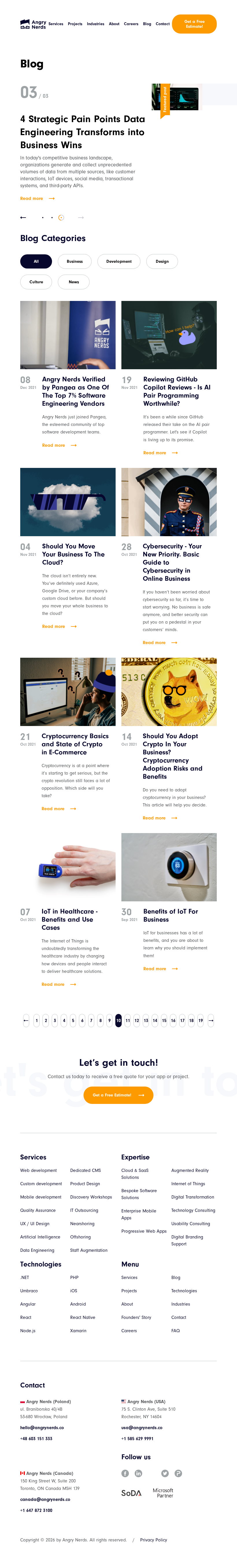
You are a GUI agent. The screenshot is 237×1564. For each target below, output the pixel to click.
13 (146, 1020)
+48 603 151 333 (36, 1438)
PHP (74, 1277)
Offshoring (80, 1237)
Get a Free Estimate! (194, 24)
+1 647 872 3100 (36, 1510)
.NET (24, 1277)
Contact (163, 23)
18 (191, 1020)
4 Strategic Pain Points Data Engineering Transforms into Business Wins (82, 132)
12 (136, 1020)
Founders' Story (136, 1317)
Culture (36, 282)
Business (75, 261)
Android (78, 1304)
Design (162, 261)
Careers (131, 23)
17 (182, 1020)
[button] (23, 217)
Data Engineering (37, 1250)
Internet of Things (188, 1183)
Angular (28, 1304)
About (114, 23)
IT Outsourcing (84, 1210)
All (36, 261)
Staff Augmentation (89, 1250)
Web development (38, 1170)
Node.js (28, 1330)
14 (155, 1020)
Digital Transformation (192, 1197)
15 (164, 1020)
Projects (75, 23)
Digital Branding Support (187, 1240)
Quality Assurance (38, 1210)
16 (173, 1020)
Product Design (85, 1183)
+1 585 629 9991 (137, 1438)
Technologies (184, 1290)
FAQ (175, 1330)
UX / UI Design (34, 1223)
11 (127, 1020)
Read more (31, 198)
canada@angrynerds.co (45, 1499)
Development (119, 261)
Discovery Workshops (91, 1197)
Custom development (41, 1183)
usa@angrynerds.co (141, 1427)
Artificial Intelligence (40, 1237)
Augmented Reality (190, 1170)
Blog (147, 23)
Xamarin (78, 1330)
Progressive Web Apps (144, 1231)
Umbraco (29, 1290)
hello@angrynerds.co (42, 1427)
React (25, 1317)
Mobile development (40, 1197)
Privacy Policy (153, 1540)
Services (56, 23)
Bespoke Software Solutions (139, 1194)
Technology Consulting (193, 1210)
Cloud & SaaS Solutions (135, 1174)
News (74, 282)
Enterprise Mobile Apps (138, 1214)
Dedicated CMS (85, 1170)
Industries (95, 23)
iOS (73, 1290)
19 (200, 1020)
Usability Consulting (190, 1223)
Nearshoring (82, 1223)
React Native (82, 1317)
